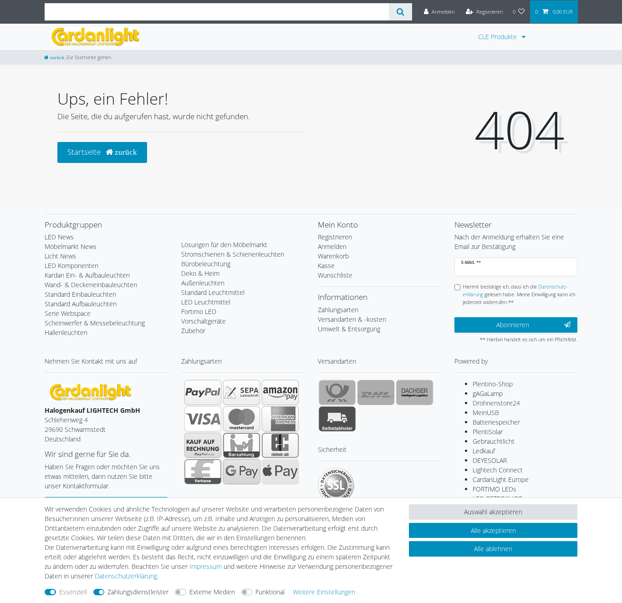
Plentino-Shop (493, 384)
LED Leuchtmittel (205, 302)
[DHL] (376, 392)
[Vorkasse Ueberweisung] (203, 471)
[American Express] (280, 418)
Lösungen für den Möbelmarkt (224, 244)
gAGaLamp (488, 393)
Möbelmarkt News (71, 246)
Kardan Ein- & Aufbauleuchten (87, 275)
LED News (59, 237)
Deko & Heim (200, 273)
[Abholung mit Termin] (337, 418)
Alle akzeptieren (493, 530)
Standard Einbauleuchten (80, 294)
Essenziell (73, 592)
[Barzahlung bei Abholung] (241, 445)
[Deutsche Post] (337, 392)
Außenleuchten (202, 283)
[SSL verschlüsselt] (336, 485)
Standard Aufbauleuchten (81, 303)
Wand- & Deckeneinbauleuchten (91, 284)
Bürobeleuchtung (205, 263)
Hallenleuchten (66, 332)
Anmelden (332, 246)
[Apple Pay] (280, 471)
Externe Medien (212, 592)
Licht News (60, 256)
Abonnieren (512, 324)
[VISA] (203, 418)
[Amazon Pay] (280, 392)
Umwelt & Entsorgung (349, 328)
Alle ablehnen (493, 548)
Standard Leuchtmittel (213, 292)
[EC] (280, 445)
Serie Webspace (68, 313)
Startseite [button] (84, 152)
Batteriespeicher (496, 422)
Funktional (270, 592)
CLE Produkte (498, 36)
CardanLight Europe (501, 479)
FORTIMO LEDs (494, 489)
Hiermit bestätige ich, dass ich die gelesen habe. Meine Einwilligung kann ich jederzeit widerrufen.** (519, 294)
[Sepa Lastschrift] (241, 392)
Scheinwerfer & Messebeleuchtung (95, 323)
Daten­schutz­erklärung (126, 576)
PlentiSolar (488, 431)
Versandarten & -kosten (352, 319)
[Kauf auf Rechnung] (203, 445)
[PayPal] (203, 392)
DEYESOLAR (490, 460)
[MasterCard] (241, 418)
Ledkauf (484, 450)
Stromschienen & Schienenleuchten (232, 254)
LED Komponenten (71, 265)
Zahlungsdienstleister (137, 592)
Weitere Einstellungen (324, 592)
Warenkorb (333, 256)
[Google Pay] (241, 471)
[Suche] (400, 11)
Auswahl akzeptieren (493, 511)
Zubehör (193, 330)
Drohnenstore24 (496, 403)
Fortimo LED (198, 311)
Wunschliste (335, 275)
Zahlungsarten (338, 309)
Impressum (205, 566)
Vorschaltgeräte (203, 321)
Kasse (326, 265)
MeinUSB (486, 412)
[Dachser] (414, 392)
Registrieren (335, 237)
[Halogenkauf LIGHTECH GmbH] (90, 391)
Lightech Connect (498, 470)
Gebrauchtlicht (494, 441)
